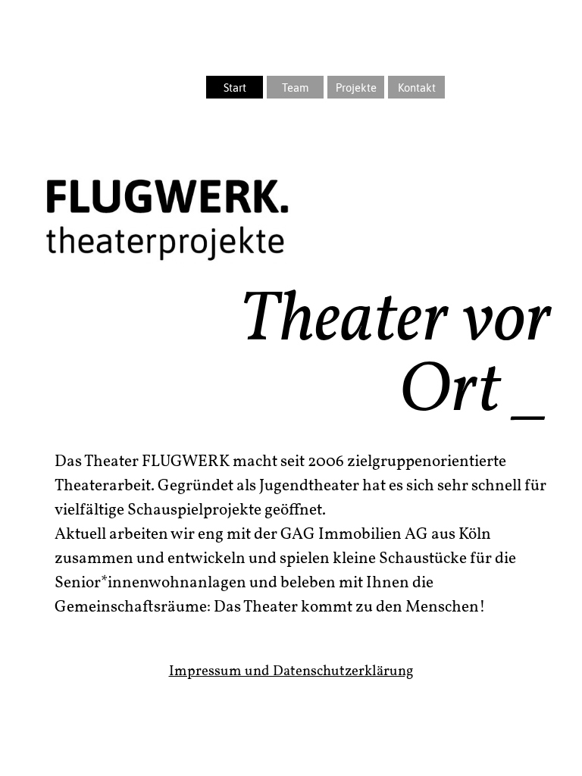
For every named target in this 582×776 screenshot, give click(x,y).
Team (295, 87)
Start (235, 87)
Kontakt (417, 87)
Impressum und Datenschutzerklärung (291, 671)
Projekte (356, 87)
